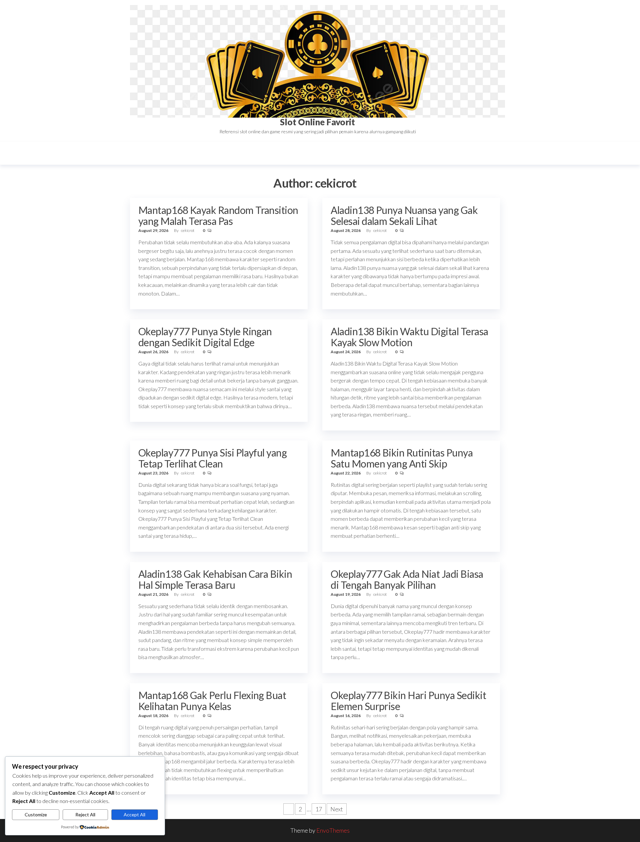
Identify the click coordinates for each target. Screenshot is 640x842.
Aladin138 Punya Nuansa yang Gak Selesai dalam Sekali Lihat (404, 215)
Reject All (85, 814)
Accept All (134, 814)
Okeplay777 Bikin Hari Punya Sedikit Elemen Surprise (408, 700)
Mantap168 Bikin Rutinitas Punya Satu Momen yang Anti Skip (402, 457)
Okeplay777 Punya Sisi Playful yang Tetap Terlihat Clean (212, 457)
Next (336, 809)
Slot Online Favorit (317, 122)
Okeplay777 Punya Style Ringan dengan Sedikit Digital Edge (205, 336)
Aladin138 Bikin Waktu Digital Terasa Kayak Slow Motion (409, 336)
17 (318, 809)
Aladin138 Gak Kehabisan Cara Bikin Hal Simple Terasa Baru (215, 579)
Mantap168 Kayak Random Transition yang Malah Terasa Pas (218, 215)
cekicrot (188, 230)
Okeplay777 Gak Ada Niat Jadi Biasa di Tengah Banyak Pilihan (407, 579)
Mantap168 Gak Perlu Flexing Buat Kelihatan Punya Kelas (212, 700)
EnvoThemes (333, 830)
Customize (36, 814)
